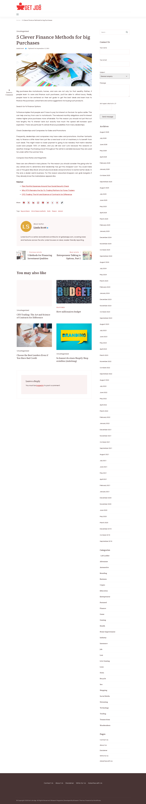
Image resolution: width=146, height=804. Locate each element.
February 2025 (105, 225)
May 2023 (103, 343)
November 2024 (105, 243)
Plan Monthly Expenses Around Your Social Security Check (45, 186)
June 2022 (103, 392)
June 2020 (103, 510)
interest (60, 211)
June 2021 (103, 467)
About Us (103, 745)
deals (49, 211)
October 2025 (105, 175)
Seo (101, 684)
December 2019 (105, 529)
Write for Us (104, 756)
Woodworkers (105, 725)
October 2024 (105, 250)
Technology (104, 708)
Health (102, 626)
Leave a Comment (9, 93)
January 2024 (105, 293)
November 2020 (105, 504)
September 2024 (106, 256)
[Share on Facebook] (24, 203)
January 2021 (105, 491)
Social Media (105, 696)
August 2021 (104, 454)
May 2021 (103, 473)
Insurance (104, 643)
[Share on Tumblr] (52, 203)
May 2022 (103, 398)
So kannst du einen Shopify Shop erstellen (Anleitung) (72, 359)
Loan (102, 667)
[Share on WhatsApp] (38, 203)
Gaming (103, 620)
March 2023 (104, 355)
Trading (103, 714)
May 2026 (103, 150)
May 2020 (103, 516)
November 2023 (105, 305)
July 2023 (103, 330)
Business (103, 579)
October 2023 (105, 312)
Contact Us (104, 740)
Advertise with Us (106, 761)
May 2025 (103, 206)
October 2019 (105, 535)
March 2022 (104, 411)
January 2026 (105, 169)
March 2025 (104, 219)
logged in (40, 385)
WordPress (97, 800)
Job (101, 649)
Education (104, 591)
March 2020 (104, 522)
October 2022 (105, 367)
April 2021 (103, 479)
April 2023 (103, 349)
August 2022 (104, 380)
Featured (60, 307)
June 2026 (103, 144)
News (102, 673)
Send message (107, 117)
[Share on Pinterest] (43, 203)
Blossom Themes (79, 800)
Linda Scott (20, 48)
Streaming (104, 702)
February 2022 (105, 417)
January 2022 (105, 423)
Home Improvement (107, 632)
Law (101, 655)
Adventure (104, 561)
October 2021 (105, 442)
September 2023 (106, 318)
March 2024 (104, 281)
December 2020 (105, 498)
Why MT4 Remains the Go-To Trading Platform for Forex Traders (48, 190)
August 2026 (104, 132)
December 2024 (105, 237)
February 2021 (105, 485)
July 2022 (103, 386)
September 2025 (106, 182)
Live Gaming (105, 661)
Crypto (102, 585)
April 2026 (103, 157)
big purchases (25, 211)
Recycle (103, 678)
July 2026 (103, 138)
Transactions (105, 719)
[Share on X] (28, 203)
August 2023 (104, 324)
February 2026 (105, 163)
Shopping (103, 690)
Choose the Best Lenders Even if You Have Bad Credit (32, 357)
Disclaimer (103, 750)
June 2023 (103, 336)
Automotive (104, 567)
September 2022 (106, 374)
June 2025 (103, 200)
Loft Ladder (104, 556)
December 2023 (105, 299)
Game (102, 614)
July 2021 (103, 460)
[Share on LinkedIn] (33, 203)
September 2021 (106, 448)
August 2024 (104, 262)
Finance (54, 211)
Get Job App (32, 800)
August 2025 (104, 188)
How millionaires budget (68, 311)
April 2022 (103, 405)
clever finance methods (38, 211)
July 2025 (103, 194)
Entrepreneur (105, 597)
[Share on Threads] (57, 203)
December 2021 (105, 429)
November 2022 (105, 361)
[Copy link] (62, 203)
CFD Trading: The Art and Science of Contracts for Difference (47, 194)
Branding (103, 573)
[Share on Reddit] (48, 203)
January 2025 (105, 231)
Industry (103, 637)
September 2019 (106, 541)
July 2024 (103, 268)
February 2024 (105, 287)
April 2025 (103, 212)
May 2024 (103, 274)
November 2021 (105, 436)
